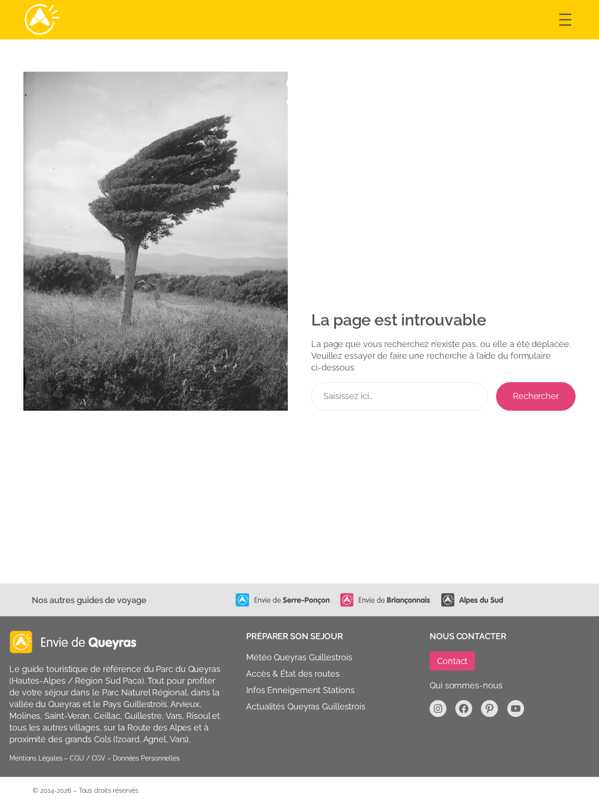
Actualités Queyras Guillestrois (305, 706)
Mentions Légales (35, 758)
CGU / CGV (87, 758)
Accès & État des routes (293, 674)
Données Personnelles (146, 758)
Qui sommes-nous (466, 685)
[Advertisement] (299, 513)
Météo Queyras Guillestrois (299, 657)
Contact (452, 661)
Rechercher (536, 396)
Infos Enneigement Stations (300, 690)
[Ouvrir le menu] (565, 19)
